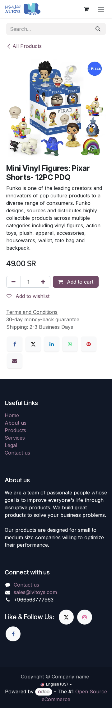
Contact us (17, 453)
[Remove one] (13, 282)
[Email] (14, 360)
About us (15, 423)
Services (15, 438)
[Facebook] (14, 344)
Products (15, 430)
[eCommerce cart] (86, 9)
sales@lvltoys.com (35, 592)
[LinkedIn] (51, 344)
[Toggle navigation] (101, 9)
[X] (33, 344)
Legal (11, 445)
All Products (27, 46)
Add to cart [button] (79, 282)
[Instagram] (84, 617)
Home (12, 415)
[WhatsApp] (70, 344)
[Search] (98, 29)
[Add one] (43, 282)
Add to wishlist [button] (31, 296)
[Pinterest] (88, 344)
